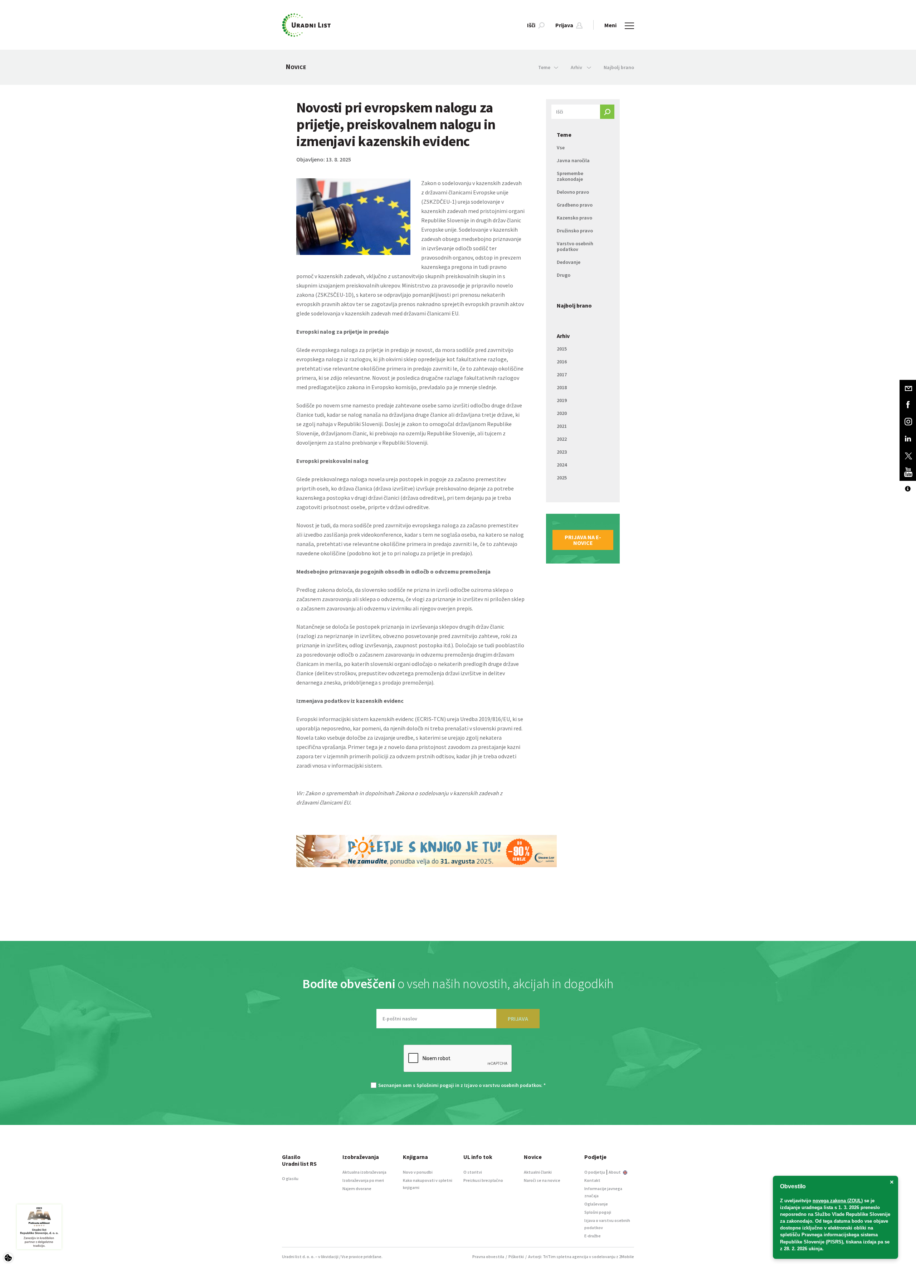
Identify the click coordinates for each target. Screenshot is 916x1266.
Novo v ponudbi (418, 1172)
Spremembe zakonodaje (570, 176)
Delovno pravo (573, 192)
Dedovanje (568, 262)
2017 (562, 374)
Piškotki (516, 1256)
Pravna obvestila (488, 1256)
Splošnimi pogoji (435, 1085)
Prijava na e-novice (583, 539)
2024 (562, 465)
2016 (562, 361)
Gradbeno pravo (575, 205)
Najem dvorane (356, 1188)
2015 (562, 349)
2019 (562, 400)
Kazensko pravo (574, 217)
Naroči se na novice (542, 1180)
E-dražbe (592, 1235)
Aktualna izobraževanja (364, 1172)
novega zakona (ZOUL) (838, 1200)
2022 (562, 439)
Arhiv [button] (577, 67)
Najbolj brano (619, 67)
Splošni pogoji (597, 1212)
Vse (561, 147)
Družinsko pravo (575, 230)
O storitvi (472, 1172)
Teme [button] (544, 67)
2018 (562, 387)
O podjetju (594, 1172)
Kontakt (592, 1180)
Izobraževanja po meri (363, 1180)
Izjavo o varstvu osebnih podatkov (502, 1085)
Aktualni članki (538, 1172)
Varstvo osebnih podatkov (575, 246)
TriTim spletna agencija (565, 1256)
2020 (562, 413)
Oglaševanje (596, 1204)
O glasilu (290, 1178)
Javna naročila (573, 160)
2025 (562, 477)
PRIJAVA (518, 1018)
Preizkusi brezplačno (483, 1180)
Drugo (563, 275)
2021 (562, 426)
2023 (562, 452)
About (615, 1172)
